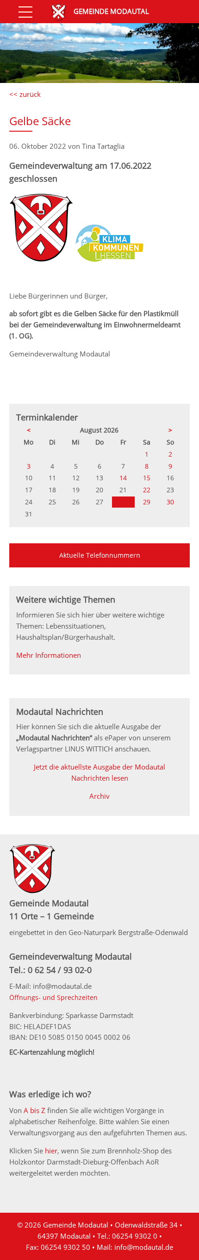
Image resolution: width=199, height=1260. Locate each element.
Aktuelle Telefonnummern (99, 555)
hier (51, 1150)
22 (146, 489)
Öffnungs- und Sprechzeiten (53, 997)
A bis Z (34, 1110)
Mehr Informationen (48, 655)
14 (123, 477)
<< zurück (25, 94)
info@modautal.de (143, 1247)
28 (123, 501)
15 (146, 477)
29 (146, 501)
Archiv (99, 796)
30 (170, 501)
